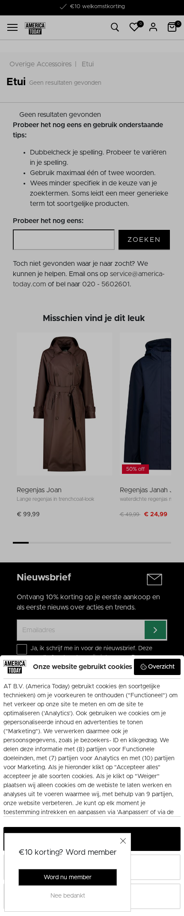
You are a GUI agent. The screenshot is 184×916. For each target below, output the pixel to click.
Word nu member (68, 877)
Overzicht (161, 667)
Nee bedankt (67, 896)
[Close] (123, 840)
